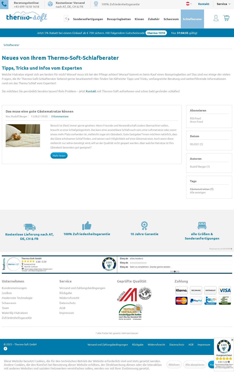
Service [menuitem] (222, 4)
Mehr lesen (59, 155)
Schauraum (9, 303)
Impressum (66, 312)
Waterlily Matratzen (15, 312)
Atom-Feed (196, 121)
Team (5, 308)
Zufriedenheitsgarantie (17, 317)
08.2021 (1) (196, 144)
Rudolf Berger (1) (200, 166)
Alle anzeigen (198, 192)
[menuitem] (202, 4)
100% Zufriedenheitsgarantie (120, 4)
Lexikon (7, 293)
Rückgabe (65, 293)
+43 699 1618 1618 (26, 6)
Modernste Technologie (17, 297)
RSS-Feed (195, 118)
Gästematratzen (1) (202, 189)
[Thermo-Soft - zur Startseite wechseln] (26, 16)
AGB (62, 308)
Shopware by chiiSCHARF (220, 248)
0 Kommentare (60, 116)
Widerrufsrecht (69, 297)
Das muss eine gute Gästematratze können (39, 111)
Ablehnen (174, 364)
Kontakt (203, 4)
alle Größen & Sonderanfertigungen (202, 236)
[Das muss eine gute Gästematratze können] (23, 135)
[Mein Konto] (216, 18)
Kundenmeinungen (14, 288)
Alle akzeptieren (194, 364)
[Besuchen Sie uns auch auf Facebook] (5, 348)
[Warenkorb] (226, 18)
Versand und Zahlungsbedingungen (82, 288)
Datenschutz (67, 303)
